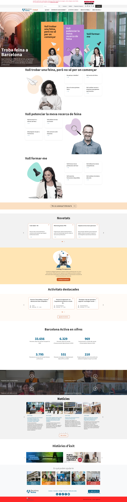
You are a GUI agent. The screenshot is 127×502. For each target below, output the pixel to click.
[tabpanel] (39, 231)
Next (102, 457)
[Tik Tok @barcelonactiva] (89, 6)
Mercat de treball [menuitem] (85, 9)
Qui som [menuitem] (47, 9)
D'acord (86, 1)
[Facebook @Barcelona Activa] (91, 6)
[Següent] (103, 232)
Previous (24, 457)
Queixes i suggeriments (96, 499)
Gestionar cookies (89, 3)
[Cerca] (59, 6)
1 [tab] (59, 433)
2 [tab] (61, 433)
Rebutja (91, 1)
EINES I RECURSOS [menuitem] (96, 9)
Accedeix (98, 6)
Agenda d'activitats (63, 316)
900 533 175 (95, 491)
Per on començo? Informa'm (62, 206)
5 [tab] (67, 433)
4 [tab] (65, 433)
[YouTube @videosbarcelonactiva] (93, 6)
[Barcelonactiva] (26, 10)
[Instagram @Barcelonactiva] (88, 6)
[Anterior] (23, 232)
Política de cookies (54, 2)
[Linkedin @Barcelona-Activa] (86, 6)
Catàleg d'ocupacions (63, 279)
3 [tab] (63, 433)
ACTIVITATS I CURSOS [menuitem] (73, 9)
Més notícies (64, 435)
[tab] (62, 241)
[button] (32, 376)
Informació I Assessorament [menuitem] (58, 9)
